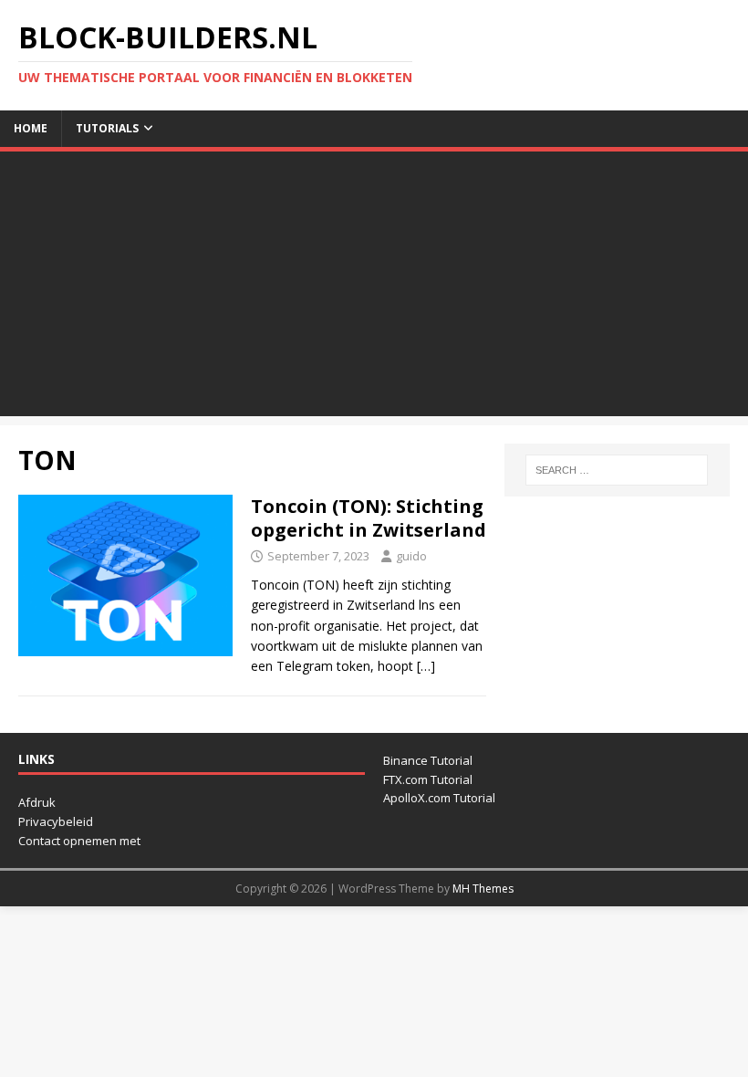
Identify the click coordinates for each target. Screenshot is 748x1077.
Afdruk (37, 802)
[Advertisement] (374, 288)
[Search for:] (616, 470)
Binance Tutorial (428, 760)
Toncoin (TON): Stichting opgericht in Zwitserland (368, 518)
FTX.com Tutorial (428, 779)
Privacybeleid (55, 821)
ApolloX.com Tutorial (439, 797)
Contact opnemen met (79, 840)
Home (30, 128)
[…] (426, 665)
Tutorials (107, 128)
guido (411, 556)
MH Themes (483, 888)
